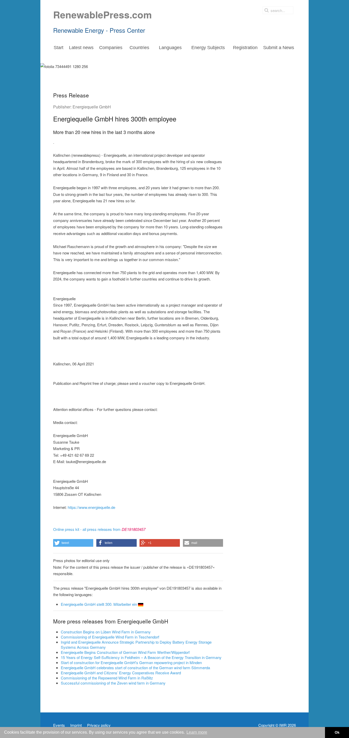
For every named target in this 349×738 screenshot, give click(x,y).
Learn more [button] (197, 732)
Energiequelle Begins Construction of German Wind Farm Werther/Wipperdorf (125, 652)
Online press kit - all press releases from (99, 529)
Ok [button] (337, 732)
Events (59, 725)
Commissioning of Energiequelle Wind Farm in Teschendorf (110, 637)
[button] (73, 543)
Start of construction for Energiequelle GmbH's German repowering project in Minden (131, 662)
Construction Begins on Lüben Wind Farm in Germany (106, 631)
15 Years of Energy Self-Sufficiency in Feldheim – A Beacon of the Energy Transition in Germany (141, 657)
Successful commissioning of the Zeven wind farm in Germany (113, 683)
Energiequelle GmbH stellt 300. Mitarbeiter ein (99, 604)
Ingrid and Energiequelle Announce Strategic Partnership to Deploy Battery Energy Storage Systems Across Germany (136, 644)
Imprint (76, 725)
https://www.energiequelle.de (91, 507)
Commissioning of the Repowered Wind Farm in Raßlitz (107, 677)
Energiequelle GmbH (92, 107)
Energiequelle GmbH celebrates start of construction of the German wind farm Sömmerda (135, 667)
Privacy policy (99, 725)
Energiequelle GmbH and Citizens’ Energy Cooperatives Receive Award (121, 672)
